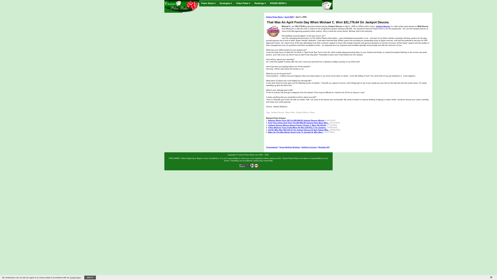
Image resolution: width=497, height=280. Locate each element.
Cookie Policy (75, 277)
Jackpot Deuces (383, 26)
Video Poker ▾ (243, 3)
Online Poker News (274, 17)
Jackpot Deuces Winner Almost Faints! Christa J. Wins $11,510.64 (297, 125)
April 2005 (289, 17)
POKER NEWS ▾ (278, 3)
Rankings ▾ (260, 3)
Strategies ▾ (226, 3)
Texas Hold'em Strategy (289, 147)
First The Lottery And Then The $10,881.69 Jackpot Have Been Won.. (298, 123)
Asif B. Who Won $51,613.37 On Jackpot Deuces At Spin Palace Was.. (298, 130)
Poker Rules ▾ (208, 3)
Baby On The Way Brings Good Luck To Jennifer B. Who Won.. (295, 132)
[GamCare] (251, 167)
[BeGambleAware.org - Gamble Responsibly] (244, 167)
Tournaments (272, 147)
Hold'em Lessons (309, 147)
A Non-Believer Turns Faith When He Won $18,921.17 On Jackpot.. (297, 128)
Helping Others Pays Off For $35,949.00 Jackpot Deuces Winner (296, 120)
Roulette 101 (324, 147)
